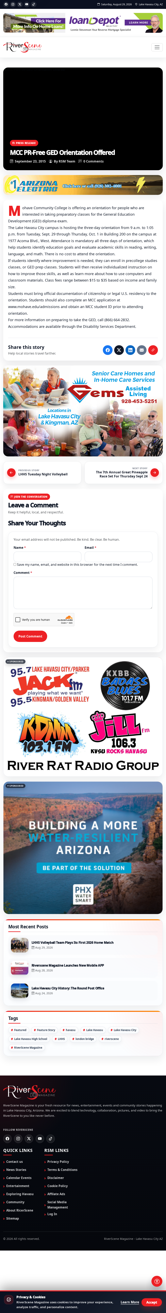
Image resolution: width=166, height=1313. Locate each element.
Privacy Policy (58, 1202)
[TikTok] (33, 4)
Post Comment (30, 636)
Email (90, 548)
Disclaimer (55, 1218)
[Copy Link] (153, 350)
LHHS (61, 1079)
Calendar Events (19, 1218)
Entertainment (17, 1226)
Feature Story (46, 1070)
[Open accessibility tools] (156, 1281)
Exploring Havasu (20, 1234)
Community (15, 1242)
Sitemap (12, 1259)
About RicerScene (19, 1251)
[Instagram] (13, 4)
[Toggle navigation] (157, 47)
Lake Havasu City (125, 1070)
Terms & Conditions (62, 1210)
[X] (20, 4)
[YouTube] (27, 4)
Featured (20, 1070)
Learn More (130, 1302)
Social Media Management (57, 1245)
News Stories (16, 1210)
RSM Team (67, 161)
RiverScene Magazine (28, 1088)
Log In (52, 1254)
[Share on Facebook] (108, 350)
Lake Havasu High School (30, 1079)
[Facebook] (6, 4)
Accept (151, 1302)
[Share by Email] (142, 350)
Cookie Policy (57, 1226)
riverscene (112, 1079)
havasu (71, 1070)
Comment (23, 573)
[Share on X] (119, 350)
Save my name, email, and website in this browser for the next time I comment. (77, 565)
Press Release (26, 143)
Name (20, 548)
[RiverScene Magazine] (22, 47)
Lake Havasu (94, 1070)
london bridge (85, 1079)
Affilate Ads (56, 1234)
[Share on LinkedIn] (130, 350)
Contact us (14, 1202)
